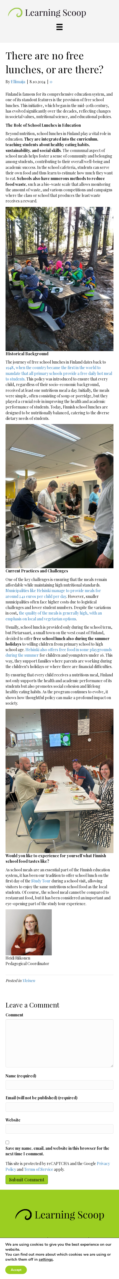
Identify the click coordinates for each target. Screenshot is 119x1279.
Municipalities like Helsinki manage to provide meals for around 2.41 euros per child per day (53, 593)
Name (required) (21, 1075)
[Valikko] (59, 27)
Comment (14, 1014)
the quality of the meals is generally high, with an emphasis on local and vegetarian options (54, 615)
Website (13, 1120)
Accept (16, 1270)
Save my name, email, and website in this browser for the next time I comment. (57, 1151)
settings (46, 1259)
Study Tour (41, 881)
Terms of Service (38, 1169)
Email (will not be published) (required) (41, 1097)
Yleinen (28, 980)
